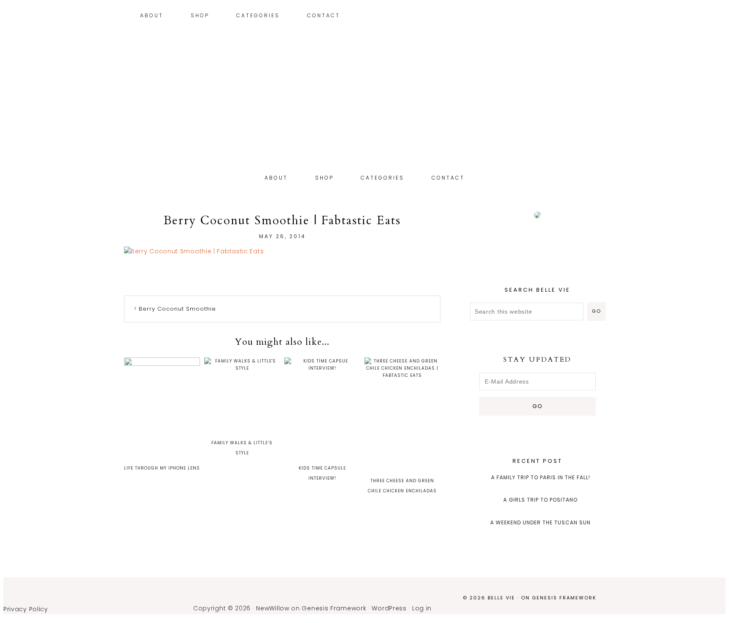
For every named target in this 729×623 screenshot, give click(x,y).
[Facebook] (605, 16)
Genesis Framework (564, 597)
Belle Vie (364, 117)
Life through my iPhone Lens (162, 468)
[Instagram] (586, 16)
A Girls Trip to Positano (540, 499)
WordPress (389, 608)
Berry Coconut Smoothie (177, 309)
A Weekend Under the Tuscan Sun (540, 522)
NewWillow (272, 608)
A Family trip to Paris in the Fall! (540, 477)
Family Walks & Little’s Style (242, 448)
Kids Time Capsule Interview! (322, 473)
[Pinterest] (592, 16)
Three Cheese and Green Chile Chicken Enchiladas (402, 486)
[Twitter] (599, 16)
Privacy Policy (25, 609)
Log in (422, 608)
